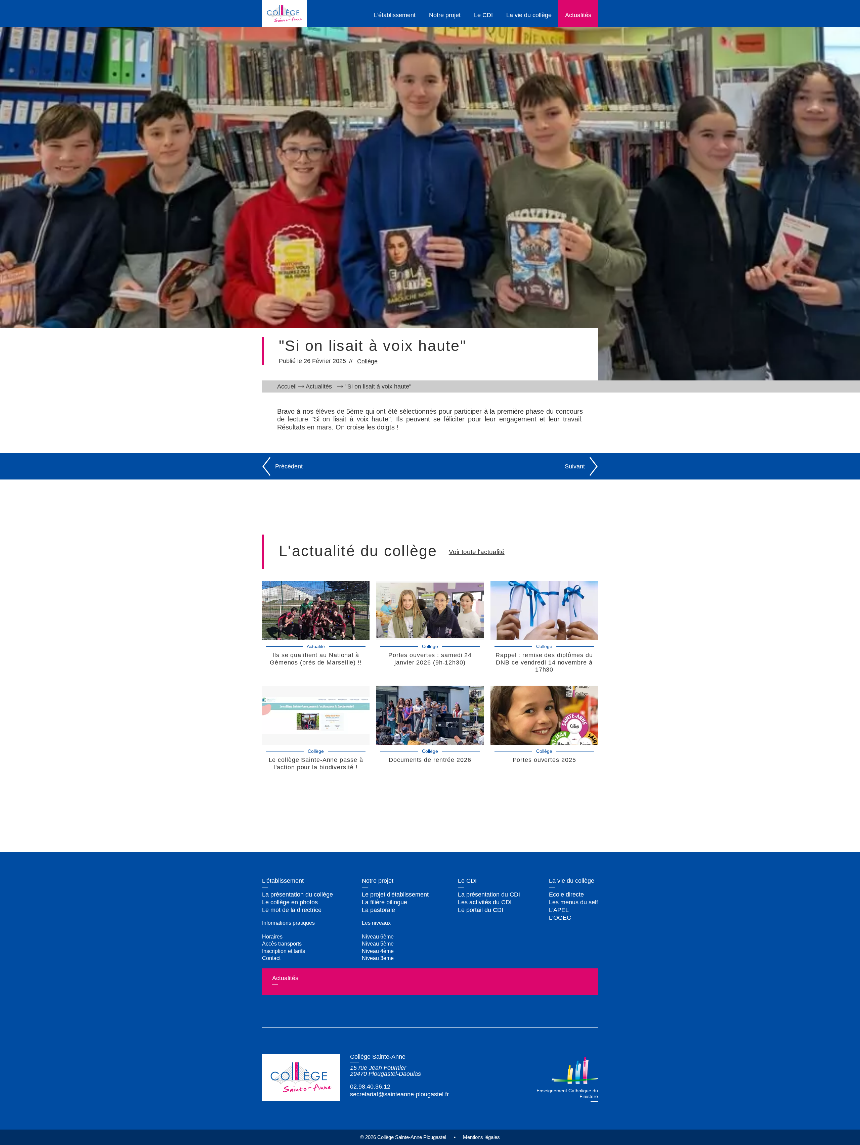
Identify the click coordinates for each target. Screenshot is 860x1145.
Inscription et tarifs (283, 951)
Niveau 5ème (378, 944)
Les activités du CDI (485, 902)
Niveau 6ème (378, 936)
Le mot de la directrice (291, 910)
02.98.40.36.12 (370, 1087)
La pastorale (378, 910)
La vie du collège (529, 15)
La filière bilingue (384, 902)
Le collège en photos (290, 902)
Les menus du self (573, 902)
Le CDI (483, 15)
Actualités (578, 15)
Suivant (575, 466)
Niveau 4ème (378, 951)
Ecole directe (566, 894)
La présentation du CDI (489, 894)
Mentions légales (481, 1137)
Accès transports (282, 944)
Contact (271, 958)
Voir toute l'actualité (477, 551)
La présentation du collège (297, 894)
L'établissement (395, 15)
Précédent (289, 466)
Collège (367, 361)
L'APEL (559, 910)
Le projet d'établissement (395, 894)
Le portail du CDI (480, 910)
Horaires (272, 936)
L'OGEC (560, 917)
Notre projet (445, 15)
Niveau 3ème (378, 958)
